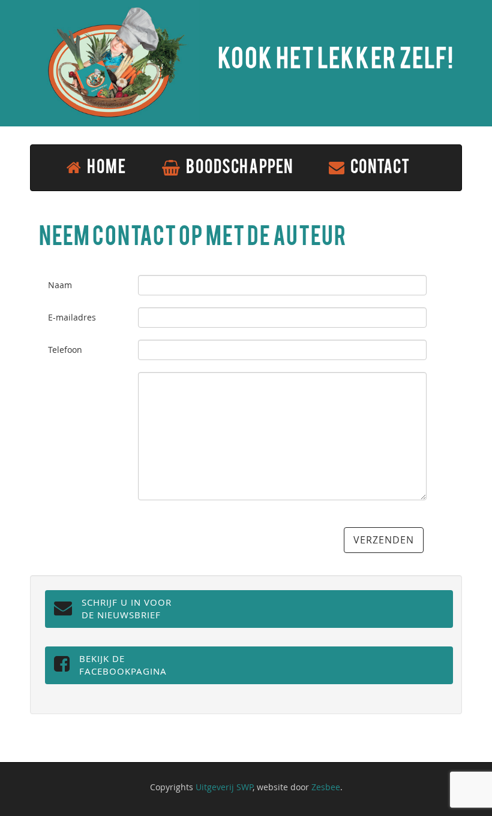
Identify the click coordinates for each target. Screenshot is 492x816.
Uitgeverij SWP (224, 787)
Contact (379, 168)
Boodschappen (238, 168)
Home (105, 168)
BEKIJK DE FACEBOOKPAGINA (123, 664)
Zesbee (325, 787)
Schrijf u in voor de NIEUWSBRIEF (127, 608)
